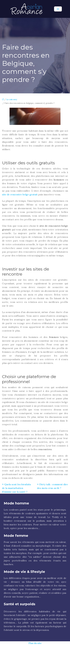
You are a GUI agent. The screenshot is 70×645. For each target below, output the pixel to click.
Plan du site (35, 643)
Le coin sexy (11, 99)
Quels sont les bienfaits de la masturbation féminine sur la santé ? (16, 488)
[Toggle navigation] (58, 9)
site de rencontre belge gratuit (20, 194)
